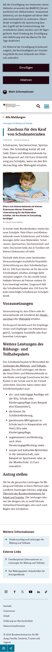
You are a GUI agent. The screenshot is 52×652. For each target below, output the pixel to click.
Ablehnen (26, 80)
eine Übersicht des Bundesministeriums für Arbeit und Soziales (25, 493)
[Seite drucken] (3, 648)
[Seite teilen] (10, 648)
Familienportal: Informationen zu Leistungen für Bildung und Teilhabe (27, 561)
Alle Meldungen (15, 117)
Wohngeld (24, 318)
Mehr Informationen (21, 91)
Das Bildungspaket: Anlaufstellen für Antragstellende (27, 572)
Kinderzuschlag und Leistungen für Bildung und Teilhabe (26, 541)
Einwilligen (26, 67)
